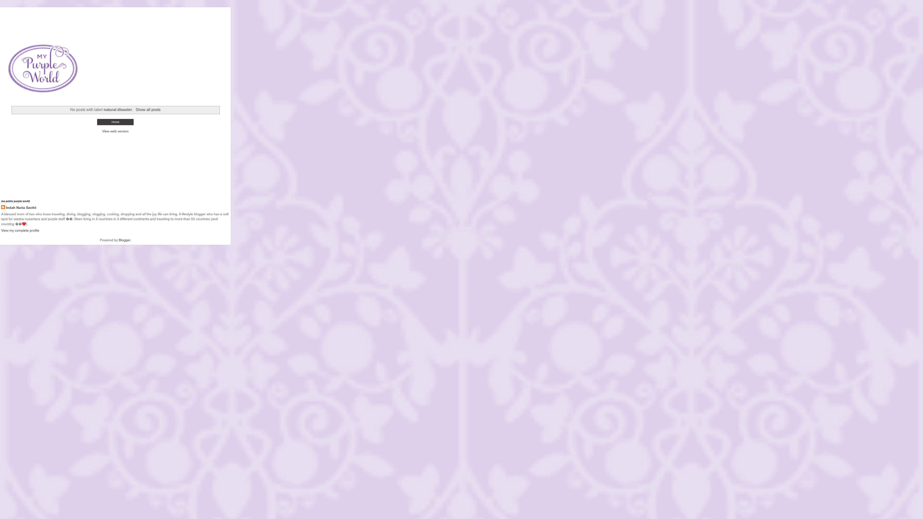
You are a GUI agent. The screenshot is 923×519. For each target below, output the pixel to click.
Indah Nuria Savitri (21, 208)
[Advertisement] (115, 13)
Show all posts (148, 110)
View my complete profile (20, 230)
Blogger (124, 240)
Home (115, 122)
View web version (115, 131)
